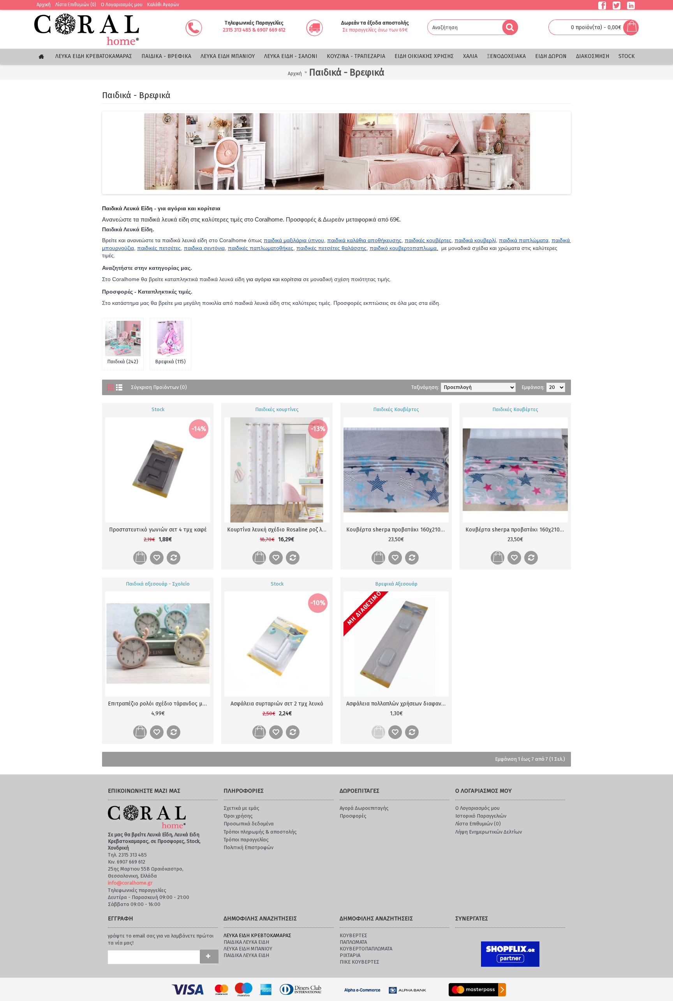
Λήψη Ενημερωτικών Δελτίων (488, 832)
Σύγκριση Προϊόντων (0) (159, 387)
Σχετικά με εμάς (241, 808)
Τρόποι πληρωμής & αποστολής (260, 832)
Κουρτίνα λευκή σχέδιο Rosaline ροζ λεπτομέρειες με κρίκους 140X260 (278, 529)
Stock (158, 409)
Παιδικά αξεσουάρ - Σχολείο (158, 584)
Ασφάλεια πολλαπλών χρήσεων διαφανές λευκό (397, 703)
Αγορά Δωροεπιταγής (364, 808)
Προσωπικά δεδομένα (249, 824)
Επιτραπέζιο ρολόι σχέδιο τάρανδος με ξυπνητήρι (159, 703)
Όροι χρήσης (238, 816)
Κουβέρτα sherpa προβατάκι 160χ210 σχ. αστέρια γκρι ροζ (516, 529)
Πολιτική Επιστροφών (248, 847)
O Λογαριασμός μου (477, 808)
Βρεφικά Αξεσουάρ (396, 584)
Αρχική (295, 73)
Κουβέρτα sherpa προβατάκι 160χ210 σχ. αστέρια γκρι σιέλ (397, 529)
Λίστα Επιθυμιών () (478, 824)
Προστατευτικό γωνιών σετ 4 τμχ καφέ (158, 529)
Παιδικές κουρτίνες (277, 409)
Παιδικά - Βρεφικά (346, 72)
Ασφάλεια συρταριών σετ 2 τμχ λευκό (277, 703)
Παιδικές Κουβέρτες (396, 409)
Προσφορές (353, 816)
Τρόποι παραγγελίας (246, 840)
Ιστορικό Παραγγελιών (480, 816)
